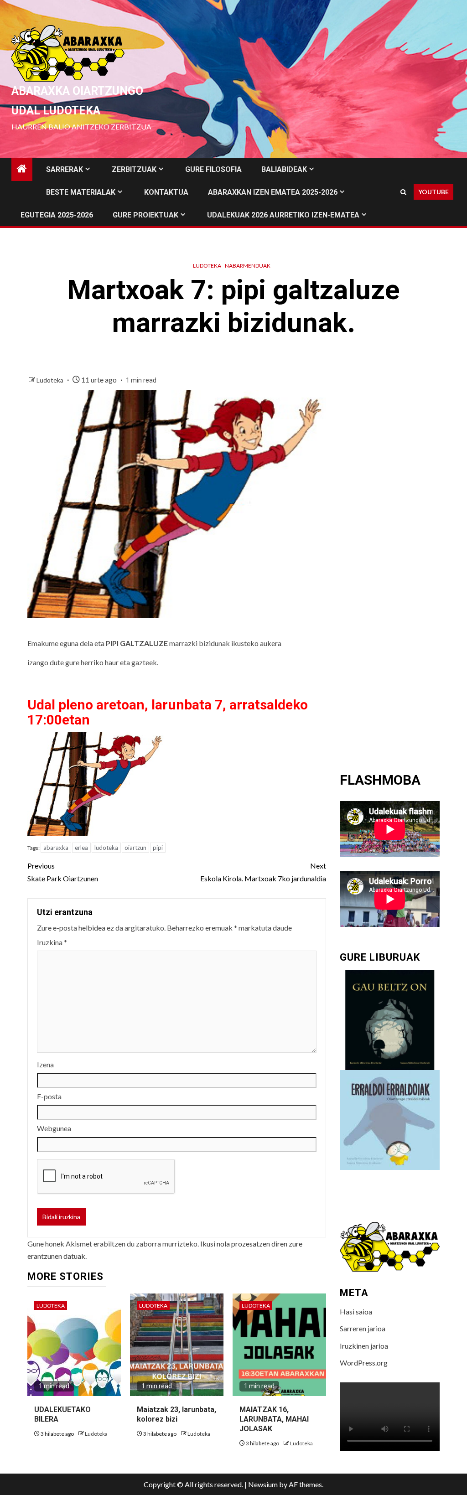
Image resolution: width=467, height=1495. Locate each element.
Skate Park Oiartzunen (62, 871)
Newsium (263, 1484)
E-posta (49, 1096)
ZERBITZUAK (134, 169)
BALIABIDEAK (284, 169)
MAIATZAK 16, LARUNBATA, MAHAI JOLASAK (274, 1419)
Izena (45, 1064)
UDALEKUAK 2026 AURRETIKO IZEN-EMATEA (283, 215)
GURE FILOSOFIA (213, 169)
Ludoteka (207, 265)
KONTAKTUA (166, 192)
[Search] (403, 192)
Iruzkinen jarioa (364, 1345)
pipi (158, 847)
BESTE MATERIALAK (80, 192)
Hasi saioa (356, 1311)
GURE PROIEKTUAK (145, 215)
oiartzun (135, 847)
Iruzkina (52, 942)
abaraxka (55, 847)
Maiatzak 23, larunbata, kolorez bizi (176, 1414)
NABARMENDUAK (247, 265)
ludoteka (106, 847)
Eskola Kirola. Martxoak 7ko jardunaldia (263, 871)
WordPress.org (364, 1362)
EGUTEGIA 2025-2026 (57, 215)
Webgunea (54, 1128)
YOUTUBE (433, 192)
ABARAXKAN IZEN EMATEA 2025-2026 (272, 192)
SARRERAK (64, 169)
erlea (81, 847)
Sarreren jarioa (362, 1328)
